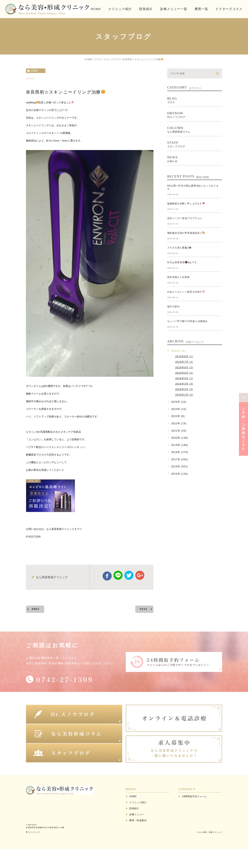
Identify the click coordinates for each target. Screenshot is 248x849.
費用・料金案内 (138, 820)
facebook (107, 576)
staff (34, 71)
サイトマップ (34, 832)
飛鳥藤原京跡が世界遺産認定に (184, 233)
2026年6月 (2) (184, 367)
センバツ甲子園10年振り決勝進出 (187, 321)
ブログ (97, 59)
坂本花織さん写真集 (178, 277)
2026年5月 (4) (184, 372)
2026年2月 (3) (184, 389)
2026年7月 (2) (184, 361)
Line (118, 575)
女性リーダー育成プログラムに (184, 218)
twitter (128, 575)
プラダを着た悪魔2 (178, 247)
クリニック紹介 (138, 802)
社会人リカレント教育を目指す (184, 291)
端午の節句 (173, 306)
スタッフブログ (111, 59)
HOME (88, 59)
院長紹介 (134, 808)
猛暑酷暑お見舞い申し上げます (184, 203)
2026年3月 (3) (184, 383)
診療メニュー (136, 814)
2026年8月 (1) (184, 356)
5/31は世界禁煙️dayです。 (183, 262)
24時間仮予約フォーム (194, 796)
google (139, 575)
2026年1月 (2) (184, 394)
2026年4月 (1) (184, 378)
